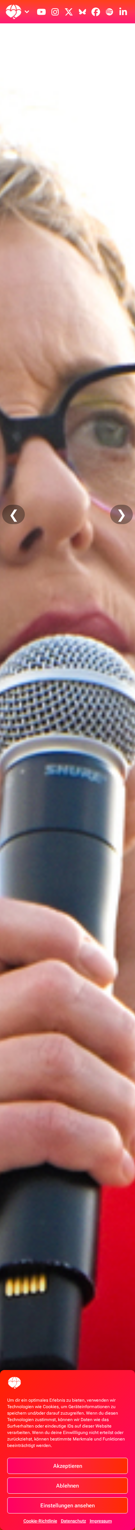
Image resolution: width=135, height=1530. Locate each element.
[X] (68, 11)
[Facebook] (95, 11)
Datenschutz (73, 1521)
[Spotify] (109, 11)
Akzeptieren (67, 1466)
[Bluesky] (82, 11)
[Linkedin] (123, 11)
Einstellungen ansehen (67, 1505)
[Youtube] (41, 11)
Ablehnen (67, 1486)
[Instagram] (55, 11)
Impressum (101, 1521)
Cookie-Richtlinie (40, 1521)
